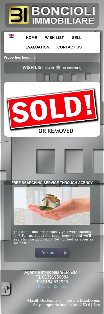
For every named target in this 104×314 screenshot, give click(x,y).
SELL (77, 37)
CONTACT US (69, 47)
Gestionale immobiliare (59, 300)
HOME (31, 37)
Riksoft (32, 300)
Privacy (44, 286)
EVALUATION (37, 47)
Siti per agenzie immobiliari (55, 305)
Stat (96, 305)
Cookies (60, 286)
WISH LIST (54, 37)
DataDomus (90, 300)
